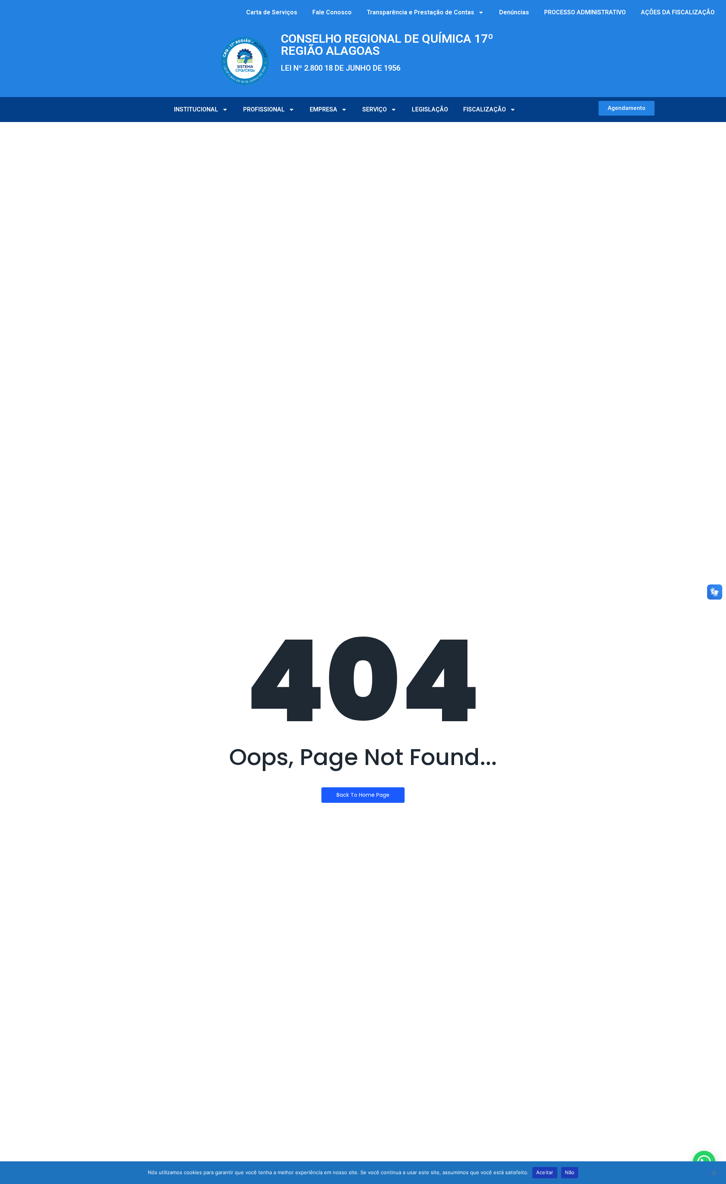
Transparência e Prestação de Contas (420, 12)
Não (570, 1172)
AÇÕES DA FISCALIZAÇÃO (678, 12)
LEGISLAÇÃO (430, 109)
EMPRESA (323, 109)
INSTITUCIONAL (196, 109)
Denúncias (514, 12)
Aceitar (545, 1172)
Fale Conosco (332, 12)
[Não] (713, 1172)
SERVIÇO (374, 109)
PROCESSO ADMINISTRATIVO (585, 12)
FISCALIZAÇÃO (484, 109)
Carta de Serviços (271, 12)
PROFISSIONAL (264, 109)
